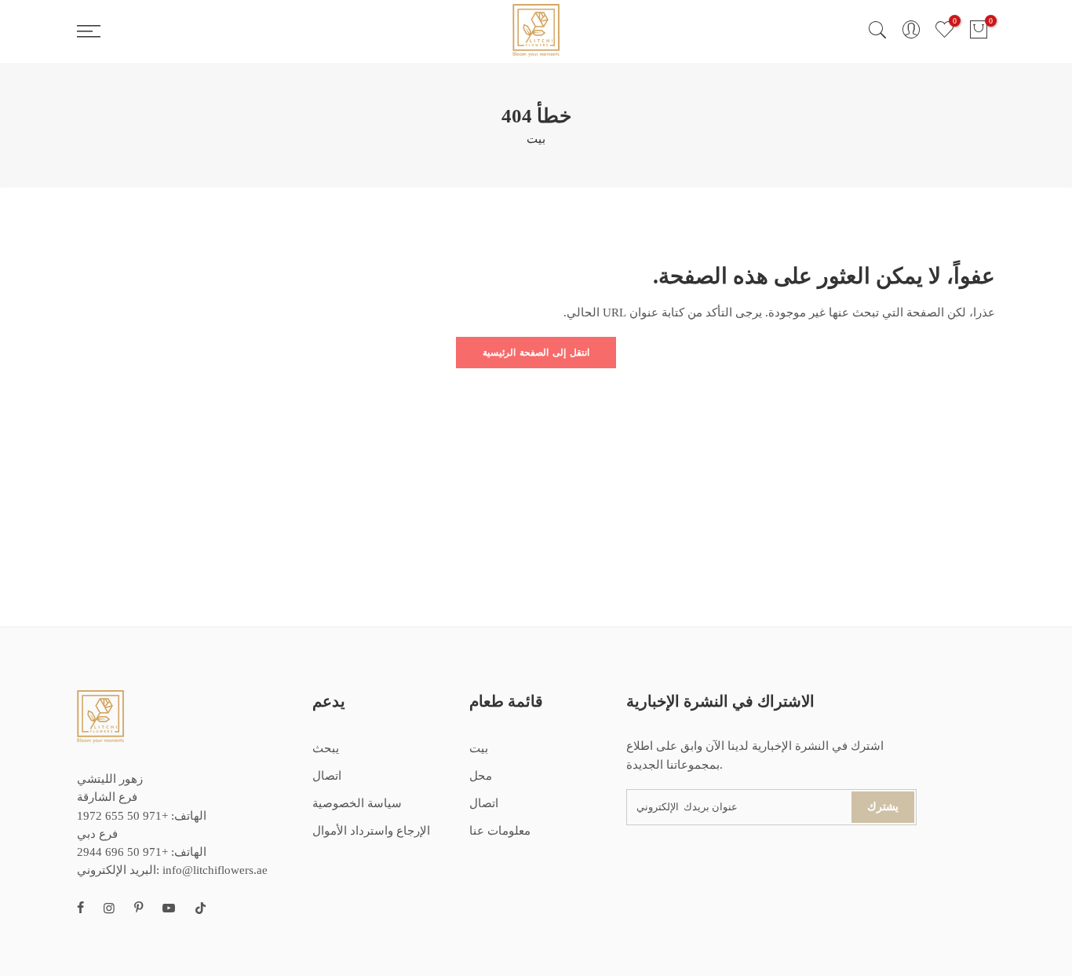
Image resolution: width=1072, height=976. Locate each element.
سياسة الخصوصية (357, 803)
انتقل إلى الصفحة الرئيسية (536, 352)
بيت (536, 139)
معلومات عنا (500, 830)
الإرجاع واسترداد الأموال (371, 830)
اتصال (326, 775)
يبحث (325, 748)
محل (480, 775)
